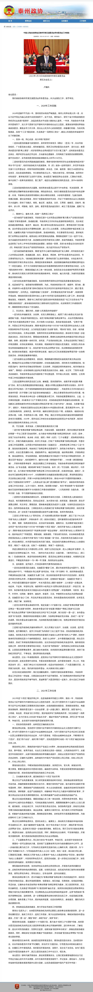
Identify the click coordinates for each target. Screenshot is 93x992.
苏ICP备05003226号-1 (46, 990)
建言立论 (46, 21)
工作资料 (83, 21)
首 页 (10, 21)
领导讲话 (25, 26)
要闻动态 (28, 21)
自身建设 (64, 21)
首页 (14, 26)
